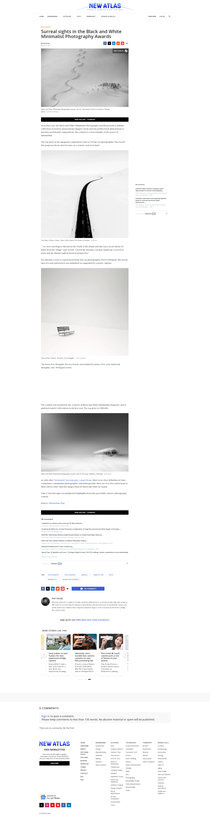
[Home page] (105, 6)
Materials (99, 755)
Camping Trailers (117, 770)
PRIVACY (83, 770)
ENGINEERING (52, 16)
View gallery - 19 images (85, 119)
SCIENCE (161, 746)
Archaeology (162, 749)
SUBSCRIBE (152, 16)
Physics (160, 762)
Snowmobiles (115, 802)
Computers (130, 749)
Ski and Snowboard (115, 798)
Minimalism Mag (57, 503)
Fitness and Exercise (162, 779)
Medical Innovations (162, 787)
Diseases (161, 783)
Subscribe (54, 763)
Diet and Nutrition (164, 774)
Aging (160, 768)
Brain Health (162, 771)
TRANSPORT (90, 16)
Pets (127, 774)
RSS (81, 776)
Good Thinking (131, 759)
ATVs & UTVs (115, 759)
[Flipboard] (122, 43)
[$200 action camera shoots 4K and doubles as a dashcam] (111, 642)
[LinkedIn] (113, 43)
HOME (41, 16)
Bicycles (145, 752)
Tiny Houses (115, 755)
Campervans (115, 767)
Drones (128, 755)
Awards (84, 575)
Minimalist (52, 579)
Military (98, 759)
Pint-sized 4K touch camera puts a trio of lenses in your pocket (84, 657)
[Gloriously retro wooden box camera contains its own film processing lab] (58, 642)
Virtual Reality (130, 787)
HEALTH (161, 765)
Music (128, 771)
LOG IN (162, 16)
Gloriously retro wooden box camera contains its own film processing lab (58, 657)
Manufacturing (101, 752)
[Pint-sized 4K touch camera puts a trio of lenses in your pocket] (85, 642)
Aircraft (145, 746)
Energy (98, 749)
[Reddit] (118, 43)
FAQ (81, 780)
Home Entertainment (133, 765)
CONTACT (84, 773)
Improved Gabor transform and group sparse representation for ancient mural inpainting (150, 189)
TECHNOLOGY (131, 743)
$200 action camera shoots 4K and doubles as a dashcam (110, 657)
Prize (111, 575)
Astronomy (162, 752)
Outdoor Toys (116, 752)
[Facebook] (105, 43)
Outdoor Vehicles (117, 749)
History (128, 762)
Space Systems (101, 765)
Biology (160, 755)
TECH (79, 16)
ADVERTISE (84, 764)
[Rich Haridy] (45, 601)
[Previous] (44, 655)
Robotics (99, 762)
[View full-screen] (126, 51)
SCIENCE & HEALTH (108, 16)
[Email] (127, 43)
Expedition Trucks (117, 776)
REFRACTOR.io (163, 743)
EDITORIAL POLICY (84, 753)
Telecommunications (133, 784)
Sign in (46, 716)
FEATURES (84, 757)
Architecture (100, 746)
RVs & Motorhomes (115, 792)
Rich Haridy (57, 598)
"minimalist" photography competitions (73, 480)
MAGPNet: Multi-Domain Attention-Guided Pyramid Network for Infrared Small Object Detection (71, 535)
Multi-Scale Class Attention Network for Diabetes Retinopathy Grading (63, 541)
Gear (112, 746)
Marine (145, 755)
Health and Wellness (161, 792)
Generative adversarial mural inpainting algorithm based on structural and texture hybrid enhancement (151, 200)
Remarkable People (132, 781)
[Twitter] (109, 43)
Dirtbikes (114, 773)
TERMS (83, 767)
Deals (128, 790)
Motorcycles (147, 759)
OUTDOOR (67, 16)
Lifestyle (129, 768)
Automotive (147, 749)
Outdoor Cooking (117, 785)
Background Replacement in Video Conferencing (56, 546)
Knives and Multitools (114, 781)
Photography (46, 27)
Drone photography (71, 579)
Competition (98, 575)
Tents (113, 805)
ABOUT (83, 749)
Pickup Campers (116, 788)
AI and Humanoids (132, 746)
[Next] (125, 655)
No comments (90, 589)
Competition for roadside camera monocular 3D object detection (61, 523)
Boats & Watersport (115, 763)
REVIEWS (83, 761)
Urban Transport (148, 762)
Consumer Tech (131, 752)
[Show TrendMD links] (127, 563)
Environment (162, 759)
